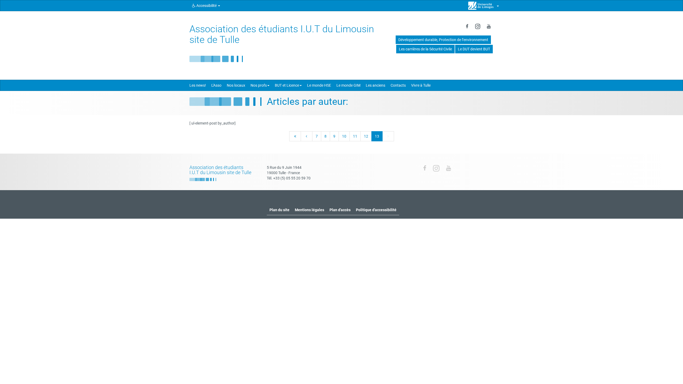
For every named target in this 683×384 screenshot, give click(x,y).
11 (355, 136)
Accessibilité (206, 5)
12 (366, 136)
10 (344, 136)
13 (377, 136)
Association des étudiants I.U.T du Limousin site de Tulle (281, 34)
